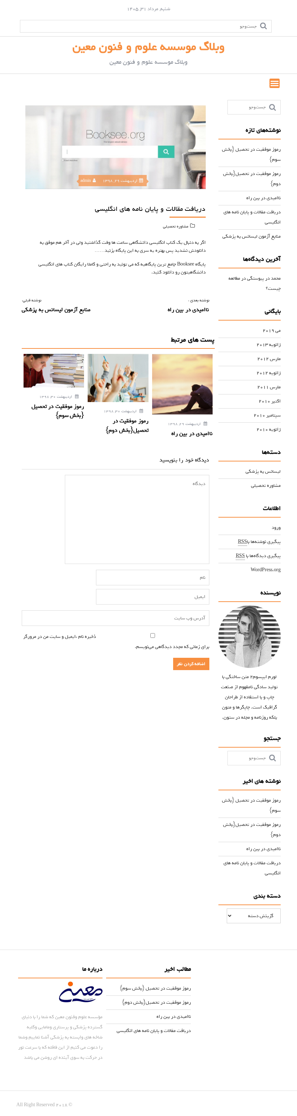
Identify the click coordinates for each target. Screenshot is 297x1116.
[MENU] (274, 83)
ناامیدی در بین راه (263, 198)
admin (85, 180)
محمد (276, 278)
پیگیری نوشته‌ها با (259, 542)
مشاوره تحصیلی (175, 226)
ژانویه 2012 (268, 373)
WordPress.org (266, 570)
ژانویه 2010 (268, 429)
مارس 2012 (269, 359)
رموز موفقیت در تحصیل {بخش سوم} (155, 988)
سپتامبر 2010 (267, 415)
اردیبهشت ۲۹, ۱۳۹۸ (185, 424)
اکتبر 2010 (270, 401)
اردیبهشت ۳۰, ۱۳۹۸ (56, 397)
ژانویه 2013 (268, 344)
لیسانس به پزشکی (263, 471)
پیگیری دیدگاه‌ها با (258, 556)
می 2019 (272, 330)
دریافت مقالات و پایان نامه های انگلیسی (154, 1031)
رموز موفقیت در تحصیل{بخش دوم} (156, 1002)
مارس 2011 (269, 387)
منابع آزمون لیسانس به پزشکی (251, 236)
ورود (276, 527)
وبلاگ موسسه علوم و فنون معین (148, 47)
